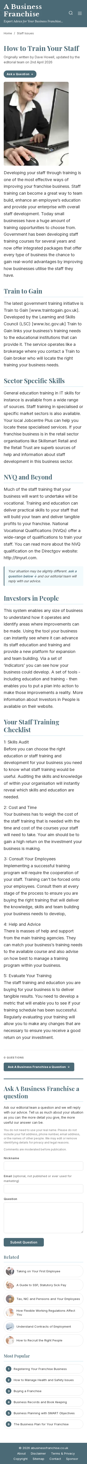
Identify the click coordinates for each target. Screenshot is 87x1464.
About (21, 1453)
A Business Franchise (23, 10)
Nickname (11, 1158)
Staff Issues (25, 33)
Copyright (20, 1459)
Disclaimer (38, 1453)
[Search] (71, 14)
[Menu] (79, 14)
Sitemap (38, 1459)
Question (10, 1199)
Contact (55, 1459)
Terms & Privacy (63, 1453)
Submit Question (23, 1242)
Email (38, 1178)
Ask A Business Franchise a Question (37, 1067)
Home (8, 33)
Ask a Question (18, 74)
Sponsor (72, 1459)
